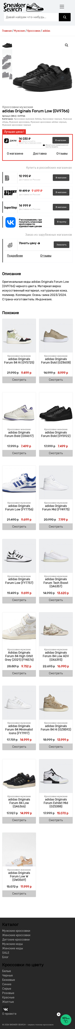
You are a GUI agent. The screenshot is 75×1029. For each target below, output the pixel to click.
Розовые (8, 993)
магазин (60, 140)
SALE (5, 952)
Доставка (40, 153)
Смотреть (19, 379)
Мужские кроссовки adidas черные (48, 122)
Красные (8, 997)
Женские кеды (12, 948)
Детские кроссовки (16, 939)
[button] (66, 45)
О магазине (15, 153)
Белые (6, 971)
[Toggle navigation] (62, 6)
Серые (6, 988)
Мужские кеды (12, 944)
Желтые (8, 1002)
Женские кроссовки (16, 935)
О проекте (9, 1013)
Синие (6, 984)
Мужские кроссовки (19, 122)
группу (61, 221)
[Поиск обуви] (65, 17)
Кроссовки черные (52, 119)
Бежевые (8, 980)
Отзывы (62, 153)
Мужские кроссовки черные (16, 125)
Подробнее (15, 255)
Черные (7, 975)
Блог (5, 957)
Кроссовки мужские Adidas (28, 119)
